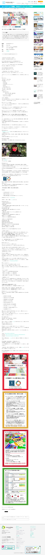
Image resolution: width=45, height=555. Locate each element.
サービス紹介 (17, 535)
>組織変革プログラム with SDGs (19, 542)
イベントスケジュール (33, 527)
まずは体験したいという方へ (19, 531)
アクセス (31, 531)
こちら (12, 199)
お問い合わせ (40, 1)
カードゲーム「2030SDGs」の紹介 (20, 530)
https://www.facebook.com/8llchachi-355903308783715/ (15, 334)
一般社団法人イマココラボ (6, 131)
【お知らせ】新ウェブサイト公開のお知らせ (40, 91)
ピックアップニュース (33, 526)
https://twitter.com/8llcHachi (9, 333)
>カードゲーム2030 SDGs (19, 538)
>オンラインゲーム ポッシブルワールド (20, 541)
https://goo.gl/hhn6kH (14, 260)
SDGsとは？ (17, 526)
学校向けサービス (18, 545)
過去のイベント (32, 530)
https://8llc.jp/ (12, 197)
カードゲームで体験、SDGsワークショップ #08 (9, 519)
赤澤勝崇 (7, 51)
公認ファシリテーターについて (19, 534)
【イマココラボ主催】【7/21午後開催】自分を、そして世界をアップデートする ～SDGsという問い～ (15, 517)
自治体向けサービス (18, 546)
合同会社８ (5, 159)
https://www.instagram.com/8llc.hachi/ (12, 335)
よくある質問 (31, 1)
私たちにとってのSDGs (19, 527)
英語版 (31, 535)
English (36, 1)
